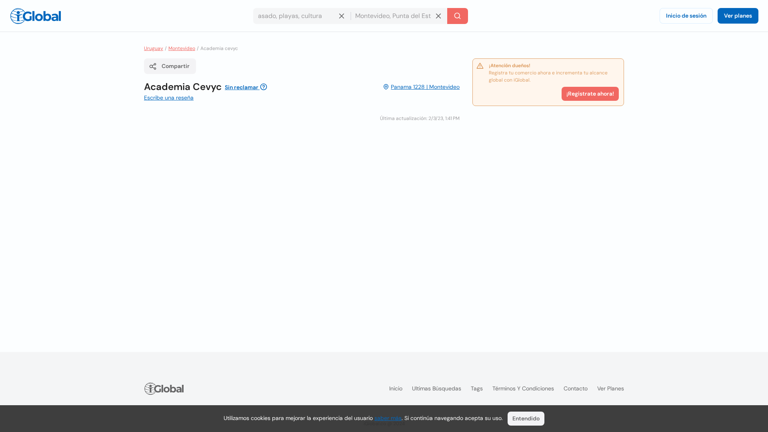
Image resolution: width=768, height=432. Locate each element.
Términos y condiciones (523, 388)
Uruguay (153, 48)
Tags (477, 388)
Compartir (176, 66)
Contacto (576, 388)
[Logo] (36, 16)
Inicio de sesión (686, 15)
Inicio (395, 388)
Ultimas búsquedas (436, 388)
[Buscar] (457, 16)
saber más (388, 418)
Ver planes (738, 15)
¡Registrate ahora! (590, 93)
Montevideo (181, 48)
